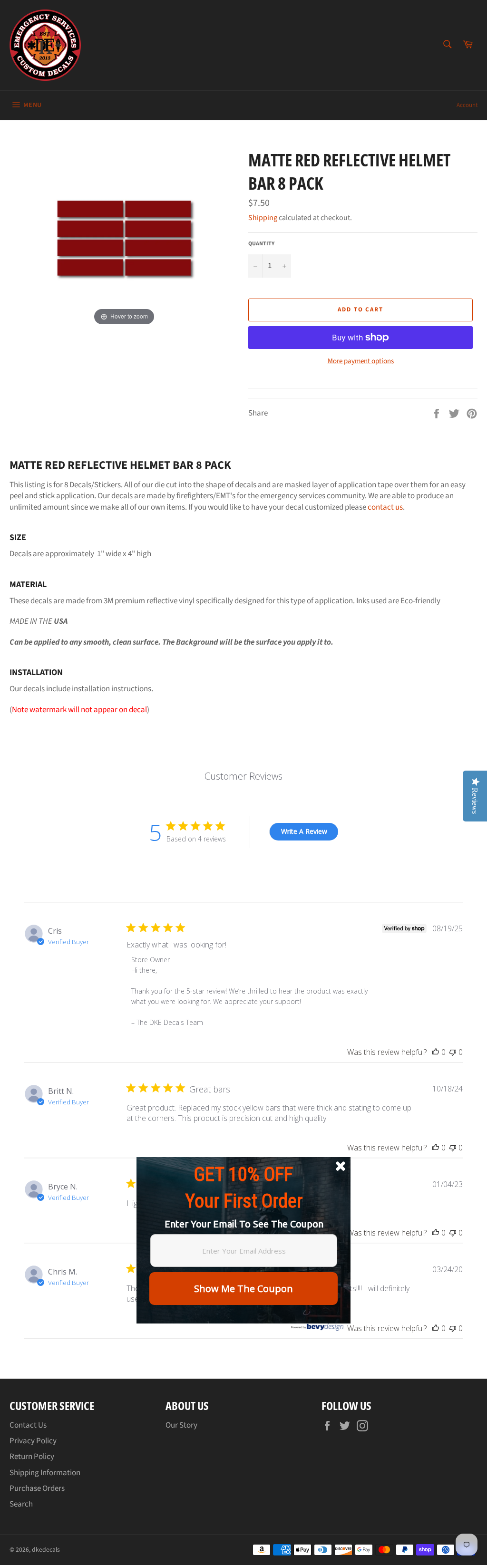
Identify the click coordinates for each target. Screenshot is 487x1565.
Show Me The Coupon (243, 1288)
